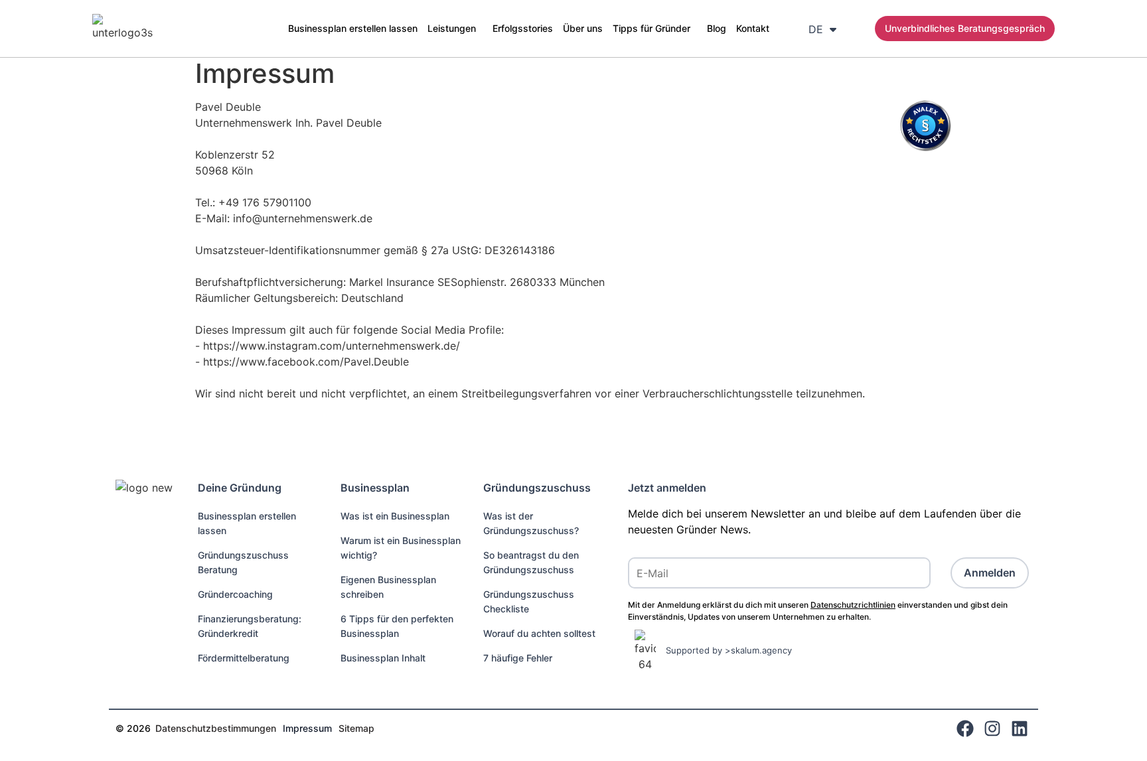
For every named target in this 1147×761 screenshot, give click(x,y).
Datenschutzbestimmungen (215, 728)
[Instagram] (992, 728)
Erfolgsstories (523, 28)
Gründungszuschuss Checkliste (528, 601)
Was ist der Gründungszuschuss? (531, 523)
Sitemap (356, 728)
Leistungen (451, 28)
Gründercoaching (235, 594)
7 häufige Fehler (517, 657)
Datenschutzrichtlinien (852, 605)
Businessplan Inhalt (383, 657)
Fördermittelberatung (243, 657)
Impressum (307, 728)
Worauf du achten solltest (539, 633)
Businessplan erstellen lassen (353, 28)
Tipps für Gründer (651, 28)
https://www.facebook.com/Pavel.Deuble (306, 361)
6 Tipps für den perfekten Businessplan (397, 626)
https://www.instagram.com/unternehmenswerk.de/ (331, 345)
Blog (716, 28)
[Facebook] (965, 728)
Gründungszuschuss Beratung (243, 562)
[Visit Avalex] (925, 148)
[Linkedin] (1020, 728)
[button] (455, 28)
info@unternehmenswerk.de (302, 218)
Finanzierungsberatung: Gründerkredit (249, 626)
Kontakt (752, 28)
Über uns (583, 28)
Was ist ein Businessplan (395, 515)
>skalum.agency (758, 650)
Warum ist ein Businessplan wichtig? (401, 548)
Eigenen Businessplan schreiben (388, 587)
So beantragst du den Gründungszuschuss (531, 562)
